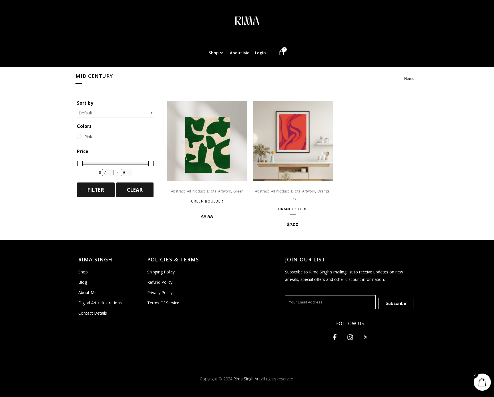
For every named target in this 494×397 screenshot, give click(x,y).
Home (409, 78)
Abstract (178, 191)
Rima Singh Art (247, 379)
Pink (293, 198)
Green (238, 191)
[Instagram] (350, 337)
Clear (135, 189)
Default (85, 113)
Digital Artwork (219, 191)
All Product (196, 191)
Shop (214, 52)
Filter (95, 189)
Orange (323, 191)
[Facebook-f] (334, 337)
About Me (239, 52)
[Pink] (79, 136)
